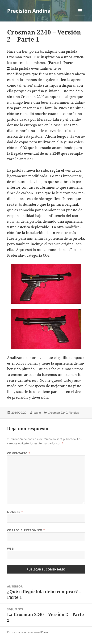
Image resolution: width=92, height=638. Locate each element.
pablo (37, 413)
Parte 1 (55, 62)
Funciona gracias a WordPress (27, 632)
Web (10, 549)
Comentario (18, 453)
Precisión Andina (28, 10)
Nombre (15, 512)
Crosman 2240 (57, 413)
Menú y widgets (80, 15)
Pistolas (74, 413)
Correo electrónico (26, 530)
